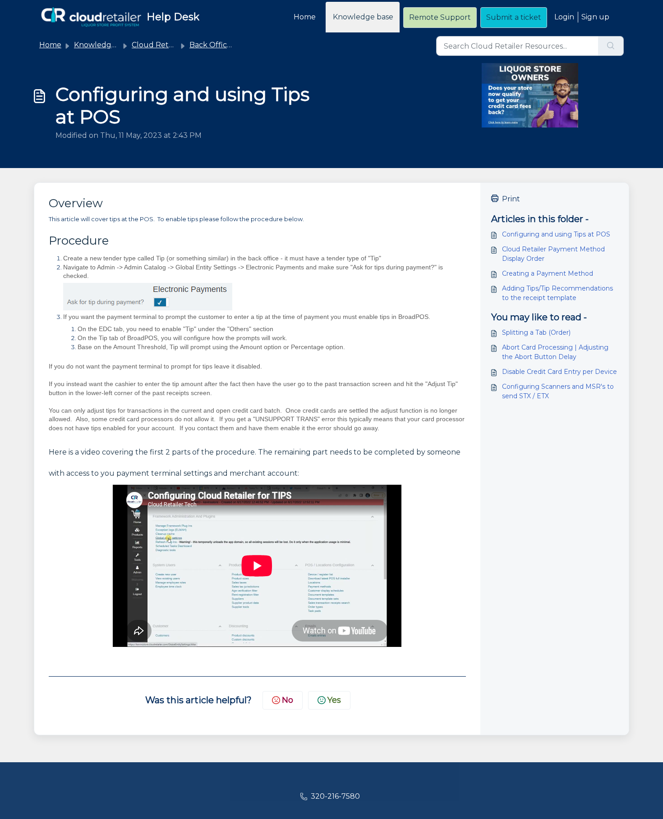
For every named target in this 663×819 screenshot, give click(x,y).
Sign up (595, 17)
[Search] (611, 46)
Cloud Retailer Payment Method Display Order (553, 254)
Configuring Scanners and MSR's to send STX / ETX (558, 391)
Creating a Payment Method (547, 273)
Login (564, 17)
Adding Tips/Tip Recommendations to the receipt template (557, 293)
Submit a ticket (513, 17)
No (287, 700)
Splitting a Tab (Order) (536, 332)
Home (305, 17)
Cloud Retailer (158, 45)
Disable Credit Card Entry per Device (559, 372)
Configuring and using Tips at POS (556, 234)
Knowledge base (363, 17)
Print (511, 199)
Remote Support (440, 17)
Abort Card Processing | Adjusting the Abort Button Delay (555, 352)
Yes (334, 700)
